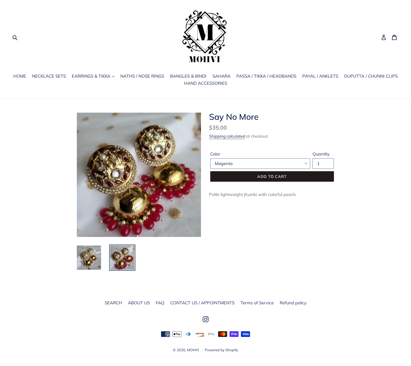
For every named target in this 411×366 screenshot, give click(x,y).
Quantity (321, 154)
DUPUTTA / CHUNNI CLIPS (371, 76)
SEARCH (113, 303)
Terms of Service (257, 303)
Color (215, 154)
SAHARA (221, 76)
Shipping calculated (227, 136)
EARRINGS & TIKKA (92, 76)
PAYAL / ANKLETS (320, 76)
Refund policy (293, 303)
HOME (19, 76)
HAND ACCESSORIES (205, 83)
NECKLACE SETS (49, 76)
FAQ (160, 303)
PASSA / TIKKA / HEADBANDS (266, 76)
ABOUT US (139, 303)
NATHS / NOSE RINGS (142, 76)
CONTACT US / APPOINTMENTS (202, 303)
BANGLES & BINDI (188, 76)
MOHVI (193, 350)
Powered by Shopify (221, 350)
